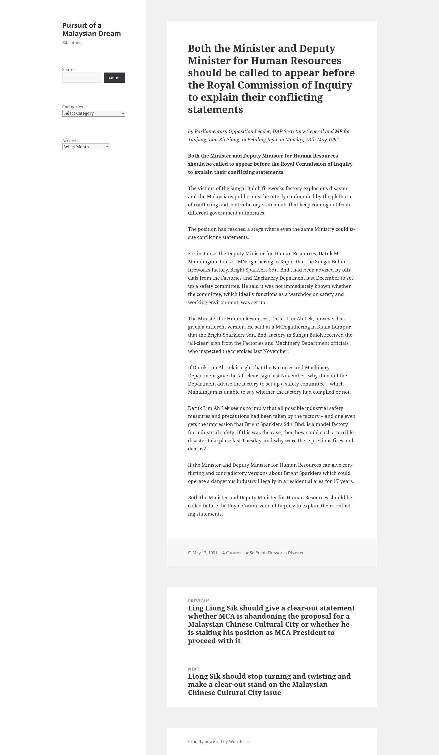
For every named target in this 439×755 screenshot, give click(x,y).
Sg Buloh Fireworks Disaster (277, 552)
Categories (72, 107)
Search (69, 69)
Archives (70, 140)
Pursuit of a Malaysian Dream (91, 29)
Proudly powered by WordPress (219, 741)
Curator (233, 552)
